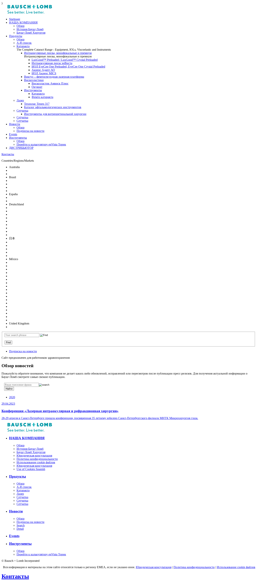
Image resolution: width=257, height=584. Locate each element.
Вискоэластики (34, 80)
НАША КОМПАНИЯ (23, 22)
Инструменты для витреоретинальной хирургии (55, 114)
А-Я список (24, 42)
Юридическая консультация (153, 567)
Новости (14, 124)
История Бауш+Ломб (30, 29)
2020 (12, 397)
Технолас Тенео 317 (36, 103)
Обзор (20, 25)
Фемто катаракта (42, 97)
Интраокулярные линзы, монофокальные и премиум (58, 53)
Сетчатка (22, 110)
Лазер (20, 100)
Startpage (14, 19)
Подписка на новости (30, 130)
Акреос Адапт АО (43, 70)
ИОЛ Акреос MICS (44, 73)
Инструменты (33, 90)
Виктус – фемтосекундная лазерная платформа (54, 76)
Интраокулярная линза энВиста (52, 63)
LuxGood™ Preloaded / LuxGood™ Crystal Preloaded (65, 59)
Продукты (15, 36)
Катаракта (23, 46)
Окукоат (37, 86)
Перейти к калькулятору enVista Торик (41, 144)
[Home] (30, 12)
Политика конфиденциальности (194, 567)
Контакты (8, 154)
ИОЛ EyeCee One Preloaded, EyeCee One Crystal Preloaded (68, 66)
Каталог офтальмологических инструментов (52, 107)
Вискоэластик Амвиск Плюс (50, 83)
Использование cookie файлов (236, 567)
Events (13, 134)
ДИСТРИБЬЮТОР (21, 147)
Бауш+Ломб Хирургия (31, 32)
